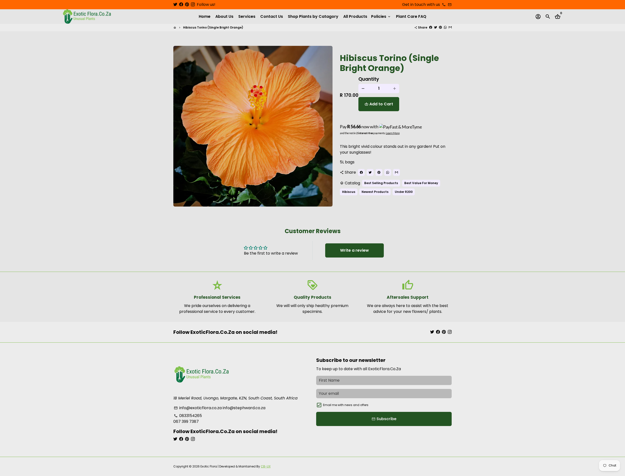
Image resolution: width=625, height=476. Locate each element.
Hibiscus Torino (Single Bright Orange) (213, 27)
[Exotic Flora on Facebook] (181, 4)
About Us (224, 16)
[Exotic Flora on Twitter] (175, 4)
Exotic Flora (208, 466)
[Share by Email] (450, 27)
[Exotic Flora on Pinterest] (187, 4)
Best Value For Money (421, 183)
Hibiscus (348, 192)
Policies (381, 16)
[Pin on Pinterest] (440, 27)
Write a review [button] (354, 250)
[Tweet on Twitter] (435, 27)
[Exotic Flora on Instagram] (193, 4)
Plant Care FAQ (411, 16)
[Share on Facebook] (430, 27)
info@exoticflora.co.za (198, 408)
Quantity (368, 79)
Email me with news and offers (345, 405)
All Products (355, 16)
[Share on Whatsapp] (445, 27)
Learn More (392, 133)
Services (246, 16)
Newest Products (375, 192)
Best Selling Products (381, 183)
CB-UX (266, 466)
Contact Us (271, 16)
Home (204, 16)
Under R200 (404, 192)
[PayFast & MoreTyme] (400, 127)
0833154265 (188, 415)
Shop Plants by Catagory (313, 16)
